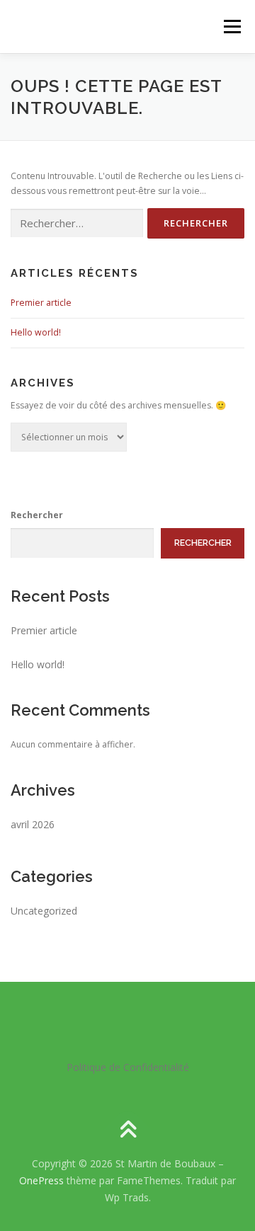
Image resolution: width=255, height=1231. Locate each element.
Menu (231, 27)
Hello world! (36, 332)
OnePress (41, 1180)
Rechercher (37, 515)
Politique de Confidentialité (128, 1067)
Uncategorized (44, 910)
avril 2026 (33, 824)
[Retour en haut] (128, 1131)
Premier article (41, 303)
